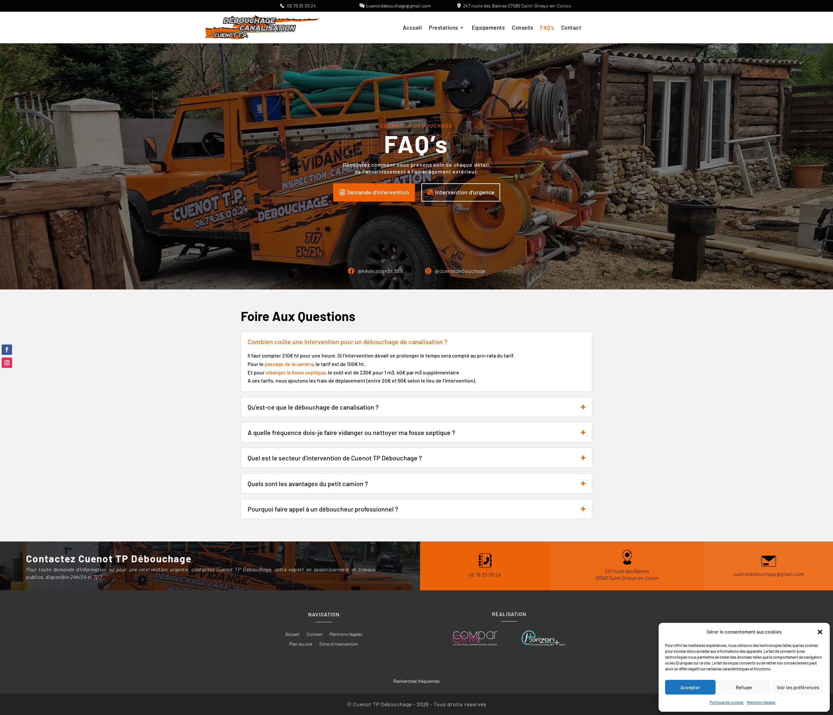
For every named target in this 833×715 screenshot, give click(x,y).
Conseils (522, 28)
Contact (571, 28)
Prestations (443, 28)
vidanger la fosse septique (296, 372)
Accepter (690, 687)
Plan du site (300, 644)
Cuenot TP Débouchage (416, 125)
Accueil (412, 28)
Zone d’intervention (338, 644)
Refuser (744, 687)
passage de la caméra (289, 364)
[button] (820, 632)
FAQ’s (547, 28)
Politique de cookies (727, 702)
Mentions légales (761, 702)
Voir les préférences (798, 687)
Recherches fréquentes (416, 681)
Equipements (488, 28)
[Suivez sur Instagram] (7, 363)
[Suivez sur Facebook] (7, 349)
